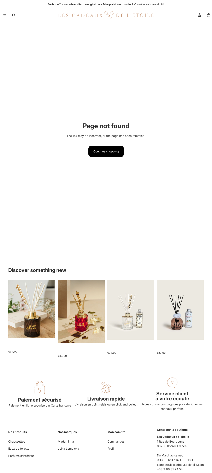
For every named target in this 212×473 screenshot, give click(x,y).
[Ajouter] (49, 332)
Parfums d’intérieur (21, 455)
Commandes (115, 441)
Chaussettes (16, 441)
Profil (110, 448)
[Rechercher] (13, 15)
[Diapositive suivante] (50, 309)
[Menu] (5, 15)
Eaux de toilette (18, 448)
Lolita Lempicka (68, 448)
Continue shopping (106, 151)
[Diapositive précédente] (12, 309)
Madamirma (66, 441)
